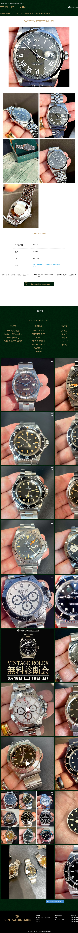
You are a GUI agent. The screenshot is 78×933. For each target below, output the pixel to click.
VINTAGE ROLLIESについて (43, 917)
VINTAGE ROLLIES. (36, 931)
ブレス (64, 334)
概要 (56, 917)
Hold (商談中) (13, 337)
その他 (64, 344)
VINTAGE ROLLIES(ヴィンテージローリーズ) (11, 13)
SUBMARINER (38, 334)
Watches (38, 919)
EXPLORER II (38, 344)
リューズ (64, 341)
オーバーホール (39, 923)
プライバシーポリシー (60, 919)
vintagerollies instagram (40, 284)
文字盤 (64, 330)
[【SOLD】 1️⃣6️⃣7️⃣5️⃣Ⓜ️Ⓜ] (27, 763)
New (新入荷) (13, 330)
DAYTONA (38, 348)
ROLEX (38, 326)
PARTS (64, 326)
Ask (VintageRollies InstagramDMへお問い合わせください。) (48, 265)
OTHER (38, 351)
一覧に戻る (39, 311)
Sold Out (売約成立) (13, 341)
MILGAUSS (38, 330)
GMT (38, 337)
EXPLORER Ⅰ (38, 341)
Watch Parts (39, 921)
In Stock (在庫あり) (13, 334)
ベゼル (64, 337)
